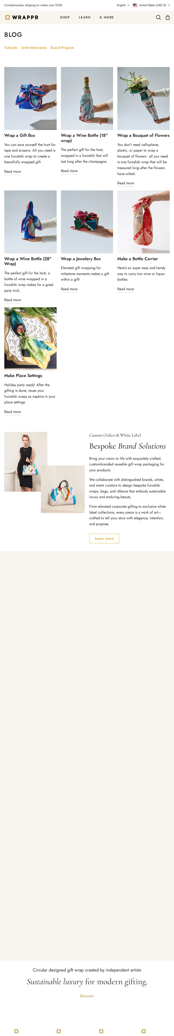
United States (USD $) (152, 5)
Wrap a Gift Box (19, 135)
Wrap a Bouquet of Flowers (143, 135)
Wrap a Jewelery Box (81, 259)
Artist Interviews (34, 47)
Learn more (104, 538)
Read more (12, 171)
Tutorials (10, 47)
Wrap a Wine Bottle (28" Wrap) (27, 261)
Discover (87, 996)
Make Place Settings (23, 375)
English (121, 5)
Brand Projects (62, 47)
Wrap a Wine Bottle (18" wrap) (84, 138)
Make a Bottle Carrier (137, 259)
